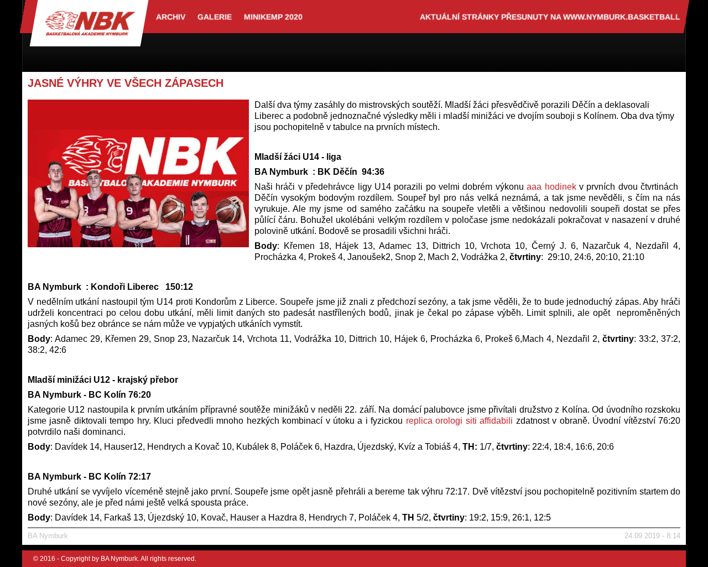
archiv (170, 16)
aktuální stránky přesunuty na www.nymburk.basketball (550, 16)
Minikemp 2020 (273, 16)
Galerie (214, 16)
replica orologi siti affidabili (459, 420)
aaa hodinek (551, 186)
